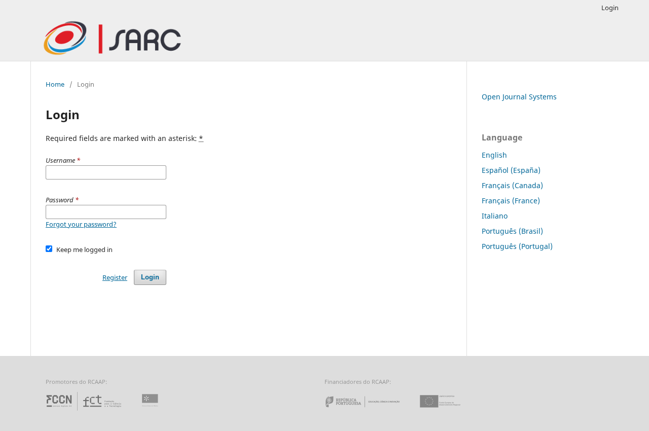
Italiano (495, 216)
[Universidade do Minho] (151, 410)
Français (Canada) (512, 185)
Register (114, 277)
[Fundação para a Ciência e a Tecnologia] (85, 410)
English (494, 155)
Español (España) (511, 170)
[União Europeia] (449, 410)
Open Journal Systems (519, 96)
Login (610, 7)
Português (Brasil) (512, 231)
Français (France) (511, 200)
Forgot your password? (81, 224)
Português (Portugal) (517, 246)
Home (55, 84)
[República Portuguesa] (370, 410)
